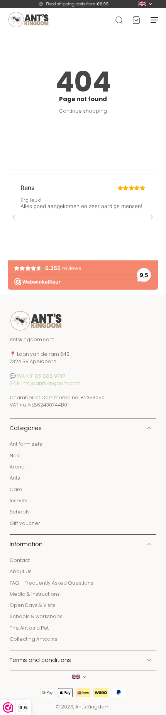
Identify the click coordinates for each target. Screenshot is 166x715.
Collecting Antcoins (34, 639)
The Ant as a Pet (29, 628)
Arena (17, 466)
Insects (18, 500)
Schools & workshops (36, 616)
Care (16, 489)
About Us (21, 571)
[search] (118, 19)
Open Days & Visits (33, 605)
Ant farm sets (26, 444)
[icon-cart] (135, 19)
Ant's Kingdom (92, 707)
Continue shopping (83, 111)
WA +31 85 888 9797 (41, 376)
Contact (20, 560)
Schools (20, 512)
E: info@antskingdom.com (49, 383)
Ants (15, 478)
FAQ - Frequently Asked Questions (51, 583)
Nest (15, 455)
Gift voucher (25, 523)
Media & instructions (35, 594)
